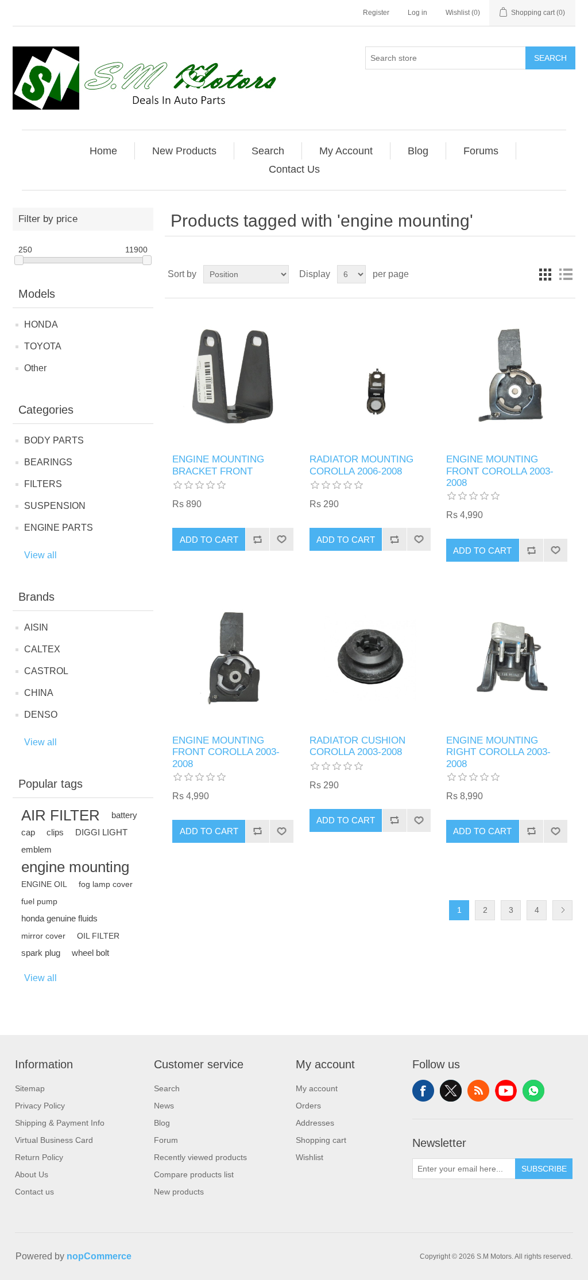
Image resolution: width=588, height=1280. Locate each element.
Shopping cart (321, 1140)
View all (40, 555)
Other (35, 368)
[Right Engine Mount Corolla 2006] (506, 656)
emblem (36, 849)
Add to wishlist (281, 539)
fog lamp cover (106, 884)
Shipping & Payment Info (60, 1122)
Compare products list (194, 1174)
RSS (478, 1091)
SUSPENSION (55, 506)
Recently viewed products (200, 1157)
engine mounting (75, 867)
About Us (31, 1174)
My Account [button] (346, 151)
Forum (166, 1140)
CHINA (38, 693)
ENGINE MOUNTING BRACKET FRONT (218, 465)
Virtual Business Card (54, 1140)
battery (124, 815)
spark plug (40, 953)
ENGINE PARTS (58, 527)
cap (28, 832)
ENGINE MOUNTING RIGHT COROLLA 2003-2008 (498, 752)
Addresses (315, 1122)
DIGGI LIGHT (101, 832)
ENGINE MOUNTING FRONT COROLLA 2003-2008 (500, 471)
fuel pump (39, 901)
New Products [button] (184, 151)
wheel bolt (90, 953)
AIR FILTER (60, 815)
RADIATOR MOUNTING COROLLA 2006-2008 (361, 465)
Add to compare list (257, 539)
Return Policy (39, 1157)
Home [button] (103, 151)
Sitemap (30, 1088)
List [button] (565, 274)
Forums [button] (480, 151)
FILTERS (43, 484)
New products (179, 1191)
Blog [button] (418, 151)
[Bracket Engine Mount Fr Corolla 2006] (233, 376)
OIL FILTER (98, 935)
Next (562, 910)
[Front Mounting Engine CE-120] (506, 376)
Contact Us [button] (294, 169)
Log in (417, 13)
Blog (162, 1122)
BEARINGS (48, 462)
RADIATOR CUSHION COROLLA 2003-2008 (357, 746)
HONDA (41, 324)
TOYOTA (42, 346)
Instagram (533, 1091)
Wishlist (309, 1157)
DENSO (40, 714)
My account (317, 1088)
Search (550, 58)
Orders (308, 1105)
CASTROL (46, 671)
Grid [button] (545, 274)
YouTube (506, 1091)
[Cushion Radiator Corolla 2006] (370, 656)
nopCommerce (99, 1256)
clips (55, 832)
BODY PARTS (54, 440)
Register (376, 13)
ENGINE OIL (44, 884)
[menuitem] (103, 150)
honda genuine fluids (59, 918)
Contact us (34, 1191)
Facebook (423, 1091)
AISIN (36, 627)
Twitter (451, 1091)
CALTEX (42, 649)
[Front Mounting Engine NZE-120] (233, 656)
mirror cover (43, 935)
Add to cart (209, 539)
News (164, 1105)
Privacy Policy (40, 1105)
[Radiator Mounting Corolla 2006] (370, 376)
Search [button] (268, 151)
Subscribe (544, 1168)
